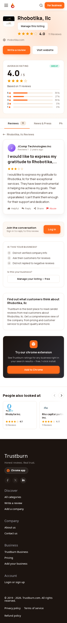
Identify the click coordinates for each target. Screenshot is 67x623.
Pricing (8, 557)
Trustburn (16, 455)
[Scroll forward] (61, 395)
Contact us (10, 533)
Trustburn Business (16, 552)
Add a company (14, 509)
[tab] (17, 123)
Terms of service (34, 608)
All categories (12, 497)
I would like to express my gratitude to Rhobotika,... (32, 159)
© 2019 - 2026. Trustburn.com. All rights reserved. (28, 599)
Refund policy (12, 615)
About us (10, 527)
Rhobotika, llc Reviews (20, 134)
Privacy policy (12, 608)
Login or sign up (14, 582)
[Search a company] (41, 5)
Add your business (15, 563)
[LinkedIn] (23, 480)
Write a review (13, 503)
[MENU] (6, 5)
